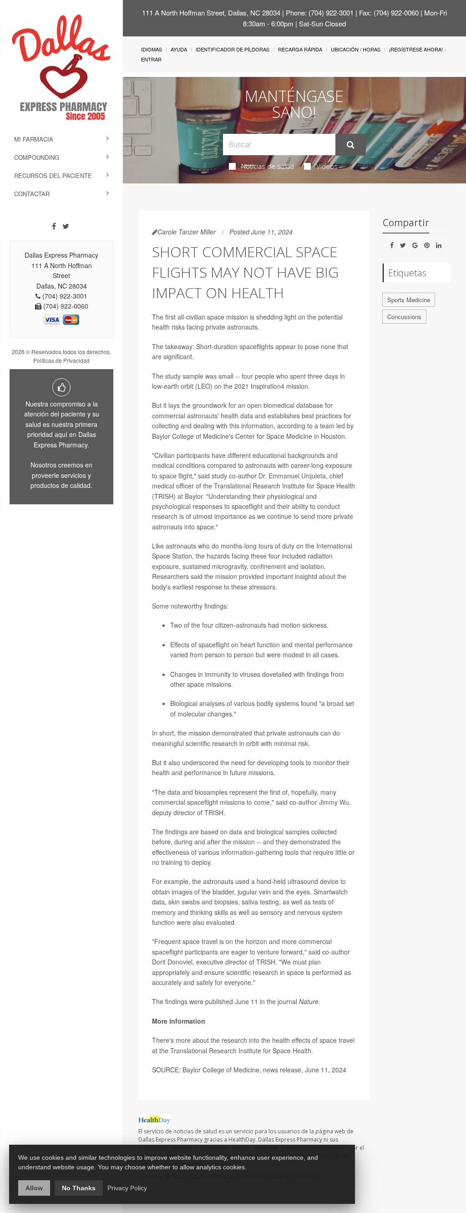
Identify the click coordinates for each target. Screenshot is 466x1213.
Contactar (32, 193)
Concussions (404, 316)
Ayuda (179, 49)
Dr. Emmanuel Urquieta (292, 475)
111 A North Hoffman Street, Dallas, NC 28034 (211, 12)
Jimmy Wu (334, 802)
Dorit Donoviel (172, 961)
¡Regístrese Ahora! (416, 49)
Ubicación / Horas (355, 49)
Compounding (36, 157)
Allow (34, 1188)
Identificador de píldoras (232, 49)
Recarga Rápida (300, 49)
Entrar (151, 59)
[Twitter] (65, 226)
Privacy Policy (127, 1188)
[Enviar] (350, 145)
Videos (327, 166)
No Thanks (79, 1188)
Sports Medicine (408, 299)
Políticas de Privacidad (61, 360)
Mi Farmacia (33, 139)
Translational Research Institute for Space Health (240, 1050)
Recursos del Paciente (53, 175)
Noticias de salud (267, 166)
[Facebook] (54, 226)
